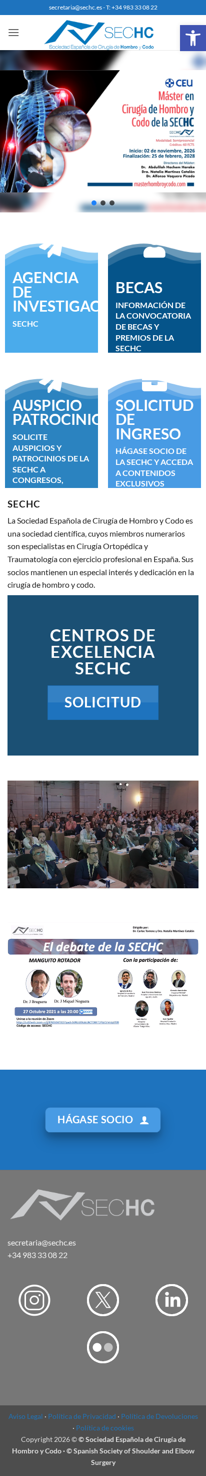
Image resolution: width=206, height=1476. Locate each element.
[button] (94, 202)
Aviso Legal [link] (25, 1416)
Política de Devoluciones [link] (159, 1416)
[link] (193, 38)
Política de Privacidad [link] (82, 1416)
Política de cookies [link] (105, 1427)
